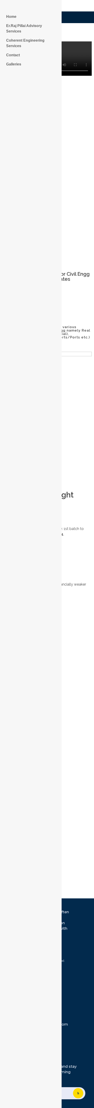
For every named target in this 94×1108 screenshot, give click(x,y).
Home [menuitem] (11, 17)
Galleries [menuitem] (13, 64)
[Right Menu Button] (5, 6)
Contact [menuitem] (13, 55)
